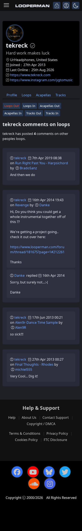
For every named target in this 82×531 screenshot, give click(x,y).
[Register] (66, 5)
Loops (26, 95)
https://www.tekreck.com (30, 75)
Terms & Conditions (24, 433)
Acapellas (43, 95)
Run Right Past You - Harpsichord (41, 163)
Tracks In (52, 113)
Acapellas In (13, 113)
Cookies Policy (26, 439)
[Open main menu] (6, 5)
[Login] (57, 5)
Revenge (22, 205)
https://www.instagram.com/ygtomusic (41, 80)
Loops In (29, 106)
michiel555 (23, 369)
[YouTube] (33, 472)
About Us (29, 417)
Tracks (61, 95)
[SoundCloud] (34, 483)
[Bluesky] (49, 472)
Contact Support (55, 417)
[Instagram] (50, 483)
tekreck (20, 158)
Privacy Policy (57, 433)
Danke (44, 205)
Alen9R (20, 327)
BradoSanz (28, 168)
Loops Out (11, 106)
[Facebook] (17, 472)
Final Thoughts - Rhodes (34, 364)
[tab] (11, 95)
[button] (75, 5)
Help (12, 417)
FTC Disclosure (55, 439)
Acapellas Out (50, 106)
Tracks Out (33, 113)
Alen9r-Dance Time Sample (36, 322)
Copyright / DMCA (41, 423)
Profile (12, 95)
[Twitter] (65, 472)
